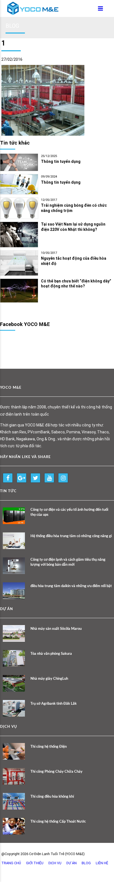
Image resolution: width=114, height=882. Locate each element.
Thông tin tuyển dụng (61, 161)
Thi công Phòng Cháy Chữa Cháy (56, 772)
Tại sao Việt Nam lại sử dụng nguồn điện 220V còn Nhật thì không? (73, 227)
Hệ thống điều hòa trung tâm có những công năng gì (71, 536)
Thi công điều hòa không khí (52, 796)
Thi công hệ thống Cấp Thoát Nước (58, 821)
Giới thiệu (34, 863)
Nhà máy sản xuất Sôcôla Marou (56, 629)
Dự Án (71, 863)
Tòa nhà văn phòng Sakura (51, 654)
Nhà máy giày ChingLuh (49, 679)
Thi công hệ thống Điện (48, 747)
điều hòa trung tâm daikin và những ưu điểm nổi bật (71, 586)
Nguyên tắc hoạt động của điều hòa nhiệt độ (73, 261)
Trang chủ (11, 863)
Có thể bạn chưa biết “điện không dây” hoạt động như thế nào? (76, 284)
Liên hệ (102, 863)
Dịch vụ (54, 863)
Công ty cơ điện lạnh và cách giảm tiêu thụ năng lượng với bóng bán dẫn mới (67, 562)
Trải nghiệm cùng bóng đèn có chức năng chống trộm (74, 208)
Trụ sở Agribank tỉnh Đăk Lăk (53, 704)
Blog (86, 863)
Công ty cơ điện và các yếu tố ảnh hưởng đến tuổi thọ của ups (69, 512)
